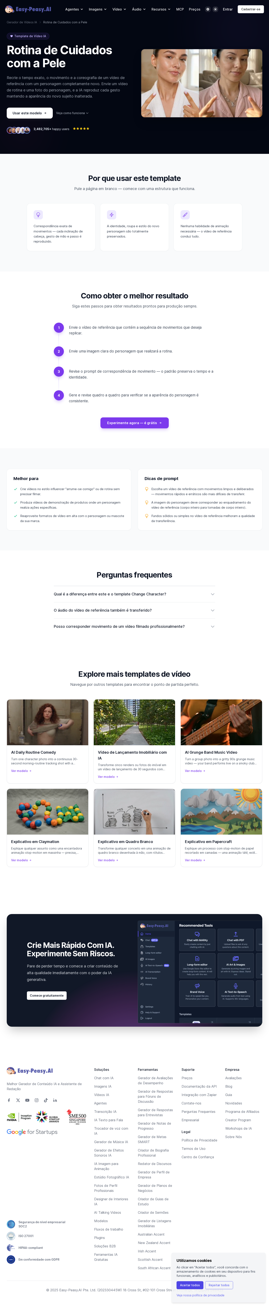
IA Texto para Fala (108, 1120)
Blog (228, 1086)
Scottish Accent (150, 1259)
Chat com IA (103, 1078)
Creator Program (238, 1120)
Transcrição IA (105, 1111)
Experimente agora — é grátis (132, 423)
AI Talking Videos (107, 1212)
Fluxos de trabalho (108, 1229)
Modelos (101, 1221)
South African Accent (154, 1268)
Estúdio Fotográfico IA (111, 1177)
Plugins (99, 1238)
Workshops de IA (238, 1128)
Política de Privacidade (199, 1140)
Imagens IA (102, 1086)
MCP (180, 9)
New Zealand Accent (154, 1243)
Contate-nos (191, 1103)
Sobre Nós (233, 1137)
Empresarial (190, 1120)
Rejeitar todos (219, 1285)
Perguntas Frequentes (198, 1111)
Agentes (100, 1103)
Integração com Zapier (199, 1095)
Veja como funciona (70, 113)
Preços (194, 9)
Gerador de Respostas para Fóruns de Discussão (155, 1096)
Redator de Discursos (154, 1164)
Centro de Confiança (198, 1157)
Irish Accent (147, 1251)
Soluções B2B (105, 1246)
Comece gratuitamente (47, 995)
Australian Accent (151, 1234)
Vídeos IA (101, 1095)
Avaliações (233, 1078)
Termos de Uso (194, 1148)
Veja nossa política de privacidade (200, 1295)
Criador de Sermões (153, 1212)
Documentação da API (199, 1086)
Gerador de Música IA (111, 1142)
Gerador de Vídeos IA (22, 22)
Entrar (228, 9)
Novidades (233, 1103)
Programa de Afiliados (242, 1111)
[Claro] (215, 9)
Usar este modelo (27, 113)
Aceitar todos (190, 1285)
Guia (228, 1095)
